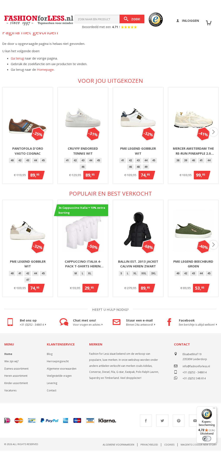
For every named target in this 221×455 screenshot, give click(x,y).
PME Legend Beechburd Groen (193, 263)
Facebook (146, 420)
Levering (52, 383)
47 (27, 280)
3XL (153, 273)
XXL (143, 273)
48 (138, 167)
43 (27, 160)
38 (177, 160)
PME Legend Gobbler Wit (138, 150)
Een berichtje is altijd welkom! (197, 324)
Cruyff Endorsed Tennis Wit (83, 150)
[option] (12, 160)
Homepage (45, 69)
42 (19, 160)
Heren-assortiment (15, 376)
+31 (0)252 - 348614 (32, 324)
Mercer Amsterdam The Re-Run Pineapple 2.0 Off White (193, 151)
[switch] (206, 438)
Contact (51, 390)
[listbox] (28, 161)
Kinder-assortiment (16, 383)
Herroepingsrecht (58, 361)
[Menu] (214, 409)
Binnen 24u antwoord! (139, 324)
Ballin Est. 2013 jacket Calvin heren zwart (138, 263)
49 (145, 167)
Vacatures (10, 390)
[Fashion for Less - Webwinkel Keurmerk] (153, 20)
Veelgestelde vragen (59, 376)
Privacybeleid (149, 444)
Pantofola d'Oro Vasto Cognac (27, 150)
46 (82, 167)
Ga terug (17, 58)
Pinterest (179, 420)
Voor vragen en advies (86, 324)
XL (89, 273)
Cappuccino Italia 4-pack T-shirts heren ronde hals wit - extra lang (83, 264)
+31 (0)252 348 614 (194, 378)
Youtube (195, 420)
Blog (49, 354)
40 (12, 160)
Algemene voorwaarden (61, 368)
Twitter (162, 420)
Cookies (169, 444)
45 (43, 160)
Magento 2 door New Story (199, 444)
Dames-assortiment (16, 368)
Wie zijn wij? (11, 361)
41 (67, 160)
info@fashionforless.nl (196, 366)
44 (35, 160)
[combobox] (109, 19)
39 (185, 160)
